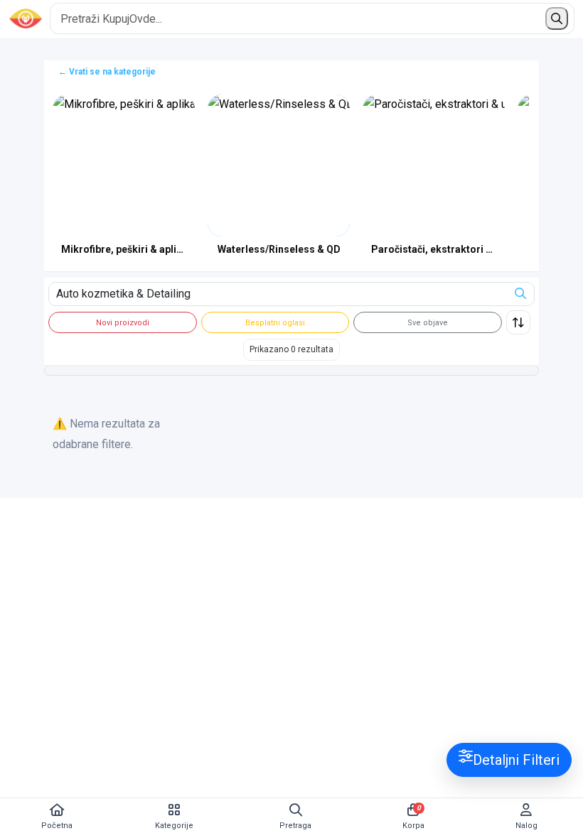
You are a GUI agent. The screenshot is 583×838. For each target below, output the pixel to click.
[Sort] (518, 322)
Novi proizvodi (122, 322)
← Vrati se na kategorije (107, 72)
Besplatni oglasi (275, 322)
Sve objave (427, 322)
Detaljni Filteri (516, 759)
